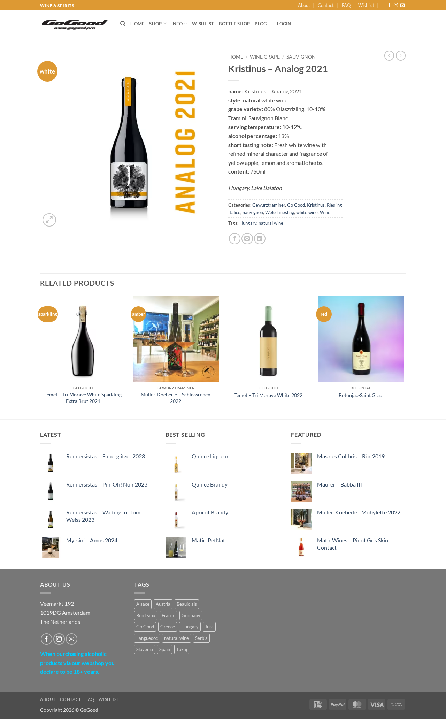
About (304, 5)
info (177, 23)
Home (137, 23)
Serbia (201, 638)
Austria (163, 604)
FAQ (346, 5)
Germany (191, 615)
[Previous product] (401, 55)
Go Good (296, 205)
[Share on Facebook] (234, 238)
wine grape (265, 57)
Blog (261, 23)
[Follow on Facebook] (389, 5)
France (168, 615)
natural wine (271, 223)
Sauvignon (301, 57)
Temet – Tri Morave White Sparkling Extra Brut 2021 (83, 397)
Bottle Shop (234, 23)
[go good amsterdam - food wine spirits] (75, 24)
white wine (307, 212)
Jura (209, 626)
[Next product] (389, 55)
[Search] (122, 23)
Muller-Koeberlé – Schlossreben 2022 (175, 397)
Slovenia (144, 649)
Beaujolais (187, 604)
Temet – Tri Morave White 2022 (268, 395)
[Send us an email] (402, 5)
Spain (164, 649)
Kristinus (316, 205)
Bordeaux (145, 615)
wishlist (203, 23)
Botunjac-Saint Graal (361, 395)
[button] (49, 220)
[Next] (404, 357)
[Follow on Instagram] (396, 5)
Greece (167, 626)
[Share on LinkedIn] (260, 238)
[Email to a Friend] (247, 238)
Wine (325, 212)
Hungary (247, 223)
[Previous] (40, 357)
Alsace (142, 604)
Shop (155, 23)
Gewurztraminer (268, 205)
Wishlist (366, 5)
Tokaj (181, 649)
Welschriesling (279, 212)
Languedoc (147, 638)
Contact (326, 5)
